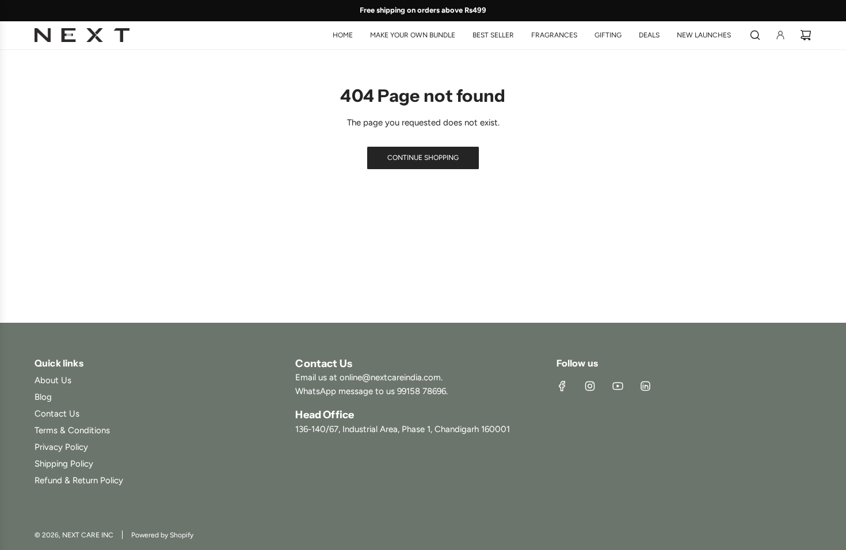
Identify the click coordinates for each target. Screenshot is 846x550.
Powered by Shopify (162, 535)
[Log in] (780, 35)
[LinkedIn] (645, 386)
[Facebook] (562, 386)
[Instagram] (590, 386)
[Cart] (805, 35)
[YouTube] (617, 386)
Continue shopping (423, 158)
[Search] (755, 35)
